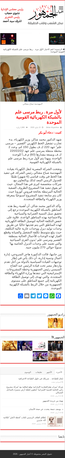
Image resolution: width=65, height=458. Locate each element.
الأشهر (49, 372)
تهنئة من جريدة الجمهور (53, 401)
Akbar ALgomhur (52, 127)
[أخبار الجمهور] (32, 14)
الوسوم (28, 372)
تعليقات (38, 372)
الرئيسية (59, 49)
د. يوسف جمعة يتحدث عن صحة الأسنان (46, 409)
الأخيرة (59, 372)
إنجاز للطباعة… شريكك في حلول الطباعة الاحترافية (40, 378)
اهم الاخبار (48, 49)
